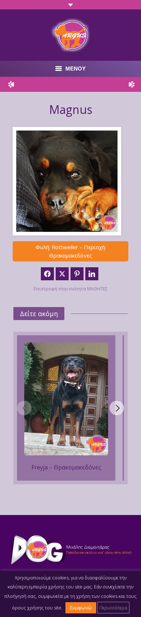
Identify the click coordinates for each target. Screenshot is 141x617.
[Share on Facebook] (47, 273)
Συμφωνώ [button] (81, 607)
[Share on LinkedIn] (91, 273)
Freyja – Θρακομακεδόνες (66, 467)
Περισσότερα (113, 607)
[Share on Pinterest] (77, 273)
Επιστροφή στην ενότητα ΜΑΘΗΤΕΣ (71, 289)
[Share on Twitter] (62, 273)
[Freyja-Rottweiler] (66, 399)
